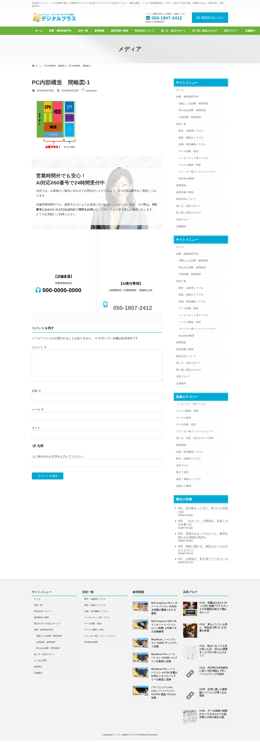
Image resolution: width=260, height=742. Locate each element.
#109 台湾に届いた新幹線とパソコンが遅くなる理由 (213, 692)
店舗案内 (181, 226)
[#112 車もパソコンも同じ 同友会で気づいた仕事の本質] (190, 637)
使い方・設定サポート (188, 205)
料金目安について (186, 199)
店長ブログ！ (183, 219)
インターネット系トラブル (193, 158)
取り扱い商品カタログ (188, 212)
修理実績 (181, 185)
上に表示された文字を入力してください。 (59, 456)
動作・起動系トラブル (191, 130)
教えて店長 (182, 472)
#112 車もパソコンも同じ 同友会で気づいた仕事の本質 (213, 627)
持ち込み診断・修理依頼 (192, 110)
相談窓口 (38, 666)
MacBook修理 (186, 178)
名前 (36, 390)
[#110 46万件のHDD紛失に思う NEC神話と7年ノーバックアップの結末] (190, 680)
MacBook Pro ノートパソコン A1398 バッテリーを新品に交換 (164, 657)
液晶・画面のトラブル (191, 137)
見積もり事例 (183, 486)
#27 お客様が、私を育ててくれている (203, 559)
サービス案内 (183, 417)
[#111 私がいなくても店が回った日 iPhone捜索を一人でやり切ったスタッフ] (190, 658)
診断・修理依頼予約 (187, 96)
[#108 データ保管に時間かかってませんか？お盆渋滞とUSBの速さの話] (190, 723)
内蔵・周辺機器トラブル (192, 144)
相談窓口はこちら (212, 17)
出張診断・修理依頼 (190, 117)
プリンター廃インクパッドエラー (197, 171)
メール (38, 409)
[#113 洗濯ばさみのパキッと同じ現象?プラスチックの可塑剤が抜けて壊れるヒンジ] (190, 615)
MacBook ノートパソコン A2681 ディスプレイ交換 (164, 643)
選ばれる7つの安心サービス (47, 623)
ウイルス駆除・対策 (190, 165)
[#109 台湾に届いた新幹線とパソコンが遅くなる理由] (190, 701)
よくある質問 (40, 660)
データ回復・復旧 (188, 151)
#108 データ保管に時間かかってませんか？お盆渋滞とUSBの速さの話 (213, 713)
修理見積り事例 (184, 192)
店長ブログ (182, 465)
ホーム (180, 89)
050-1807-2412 (132, 308)
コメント (39, 347)
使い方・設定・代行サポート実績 (194, 438)
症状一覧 (181, 124)
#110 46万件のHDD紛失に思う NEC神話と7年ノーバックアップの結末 (213, 670)
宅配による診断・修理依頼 (193, 103)
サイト (36, 428)
